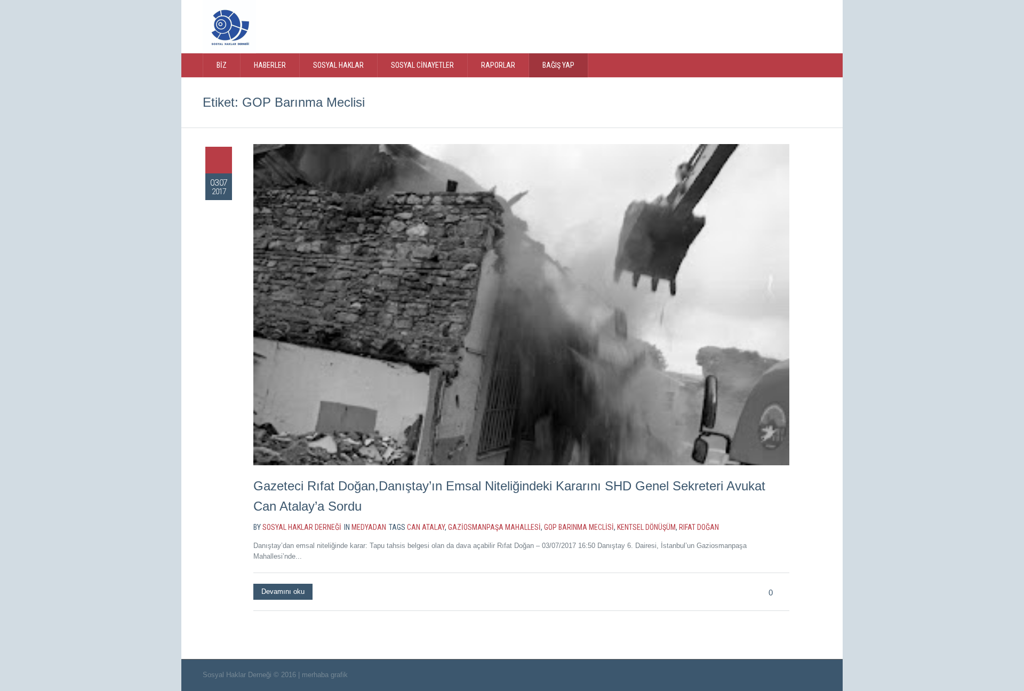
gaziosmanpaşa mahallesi (494, 527)
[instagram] (773, 26)
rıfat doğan (699, 527)
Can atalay (426, 527)
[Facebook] (751, 26)
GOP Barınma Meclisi (579, 527)
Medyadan (368, 527)
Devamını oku (283, 591)
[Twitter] (730, 26)
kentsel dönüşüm (646, 527)
